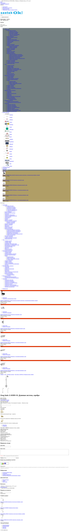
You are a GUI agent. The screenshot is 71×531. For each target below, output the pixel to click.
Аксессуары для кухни (11, 30)
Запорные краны (12, 81)
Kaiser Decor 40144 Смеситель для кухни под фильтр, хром (11, 501)
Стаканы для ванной (11, 61)
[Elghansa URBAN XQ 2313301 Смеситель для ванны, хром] (2, 518)
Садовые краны (12, 84)
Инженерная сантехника (9, 75)
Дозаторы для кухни (13, 31)
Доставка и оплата (13, 9)
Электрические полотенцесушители (14, 102)
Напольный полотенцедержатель (15, 56)
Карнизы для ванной (13, 46)
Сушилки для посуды (13, 35)
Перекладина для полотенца (14, 57)
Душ (6, 64)
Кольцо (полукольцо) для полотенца (16, 55)
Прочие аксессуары (10, 63)
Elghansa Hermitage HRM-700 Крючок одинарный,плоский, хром (15, 185)
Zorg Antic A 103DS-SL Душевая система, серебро (24, 374)
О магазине (5, 473)
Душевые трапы (10, 77)
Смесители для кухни (11, 104)
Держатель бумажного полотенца (15, 54)
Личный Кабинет (6, 525)
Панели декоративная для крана (15, 83)
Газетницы (9, 38)
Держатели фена (10, 41)
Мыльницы (9, 50)
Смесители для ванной (11, 105)
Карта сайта (5, 481)
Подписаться (2, 493)
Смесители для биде (11, 108)
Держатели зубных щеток (12, 39)
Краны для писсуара (13, 82)
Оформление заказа (6, 9)
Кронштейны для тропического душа (14, 69)
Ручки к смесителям (11, 97)
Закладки (4, 527)
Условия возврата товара (7, 472)
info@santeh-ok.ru (3, 487)
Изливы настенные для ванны (13, 78)
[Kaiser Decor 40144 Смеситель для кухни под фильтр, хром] (2, 500)
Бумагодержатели (10, 36)
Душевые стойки (10, 67)
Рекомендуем (5, 288)
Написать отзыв (25, 402)
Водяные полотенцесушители (12, 101)
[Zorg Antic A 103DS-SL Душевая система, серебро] (6, 387)
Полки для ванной (10, 52)
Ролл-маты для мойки (13, 33)
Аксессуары (7, 29)
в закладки (2, 408)
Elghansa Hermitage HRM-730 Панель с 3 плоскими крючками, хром (15, 190)
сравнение (2, 409)
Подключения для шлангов (12, 70)
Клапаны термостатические (12, 79)
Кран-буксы (9, 95)
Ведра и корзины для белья (12, 37)
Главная (1, 374)
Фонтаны (9, 89)
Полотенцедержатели (11, 53)
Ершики (8, 43)
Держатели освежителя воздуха (13, 40)
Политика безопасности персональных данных (12, 475)
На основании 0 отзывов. (16, 402)
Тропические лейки (11, 71)
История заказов (6, 526)
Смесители (7, 103)
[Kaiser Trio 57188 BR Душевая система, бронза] (2, 506)
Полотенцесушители (9, 100)
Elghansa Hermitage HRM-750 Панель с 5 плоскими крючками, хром (15, 195)
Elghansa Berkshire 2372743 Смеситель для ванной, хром (13, 180)
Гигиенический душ (11, 74)
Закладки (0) (5, 6)
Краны (8, 80)
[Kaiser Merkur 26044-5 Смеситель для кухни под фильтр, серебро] (2, 512)
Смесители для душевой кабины (13, 107)
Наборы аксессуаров (11, 51)
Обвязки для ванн (10, 85)
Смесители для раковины (12, 106)
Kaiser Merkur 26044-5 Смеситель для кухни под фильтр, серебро (12, 513)
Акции (4, 480)
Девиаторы (9, 91)
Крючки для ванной (11, 49)
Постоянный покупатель (7, 7)
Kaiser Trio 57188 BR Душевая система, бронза (9, 507)
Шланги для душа (10, 73)
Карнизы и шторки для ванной (13, 45)
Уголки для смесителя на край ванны (14, 88)
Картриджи (9, 94)
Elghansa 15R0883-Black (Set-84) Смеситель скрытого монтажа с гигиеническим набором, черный (21, 175)
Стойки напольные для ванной (13, 62)
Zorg (7, 400)
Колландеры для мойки (13, 32)
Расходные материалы (11, 98)
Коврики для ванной (11, 48)
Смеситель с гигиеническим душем (14, 110)
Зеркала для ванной (11, 44)
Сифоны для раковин (11, 87)
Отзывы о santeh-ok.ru (7, 474)
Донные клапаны (10, 76)
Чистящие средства (13, 99)
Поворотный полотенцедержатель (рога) (17, 58)
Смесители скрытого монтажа (13, 109)
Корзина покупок (6, 8)
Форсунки (9, 72)
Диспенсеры (9, 42)
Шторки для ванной (13, 47)
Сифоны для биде (10, 86)
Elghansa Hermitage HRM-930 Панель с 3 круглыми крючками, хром (15, 200)
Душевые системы (10, 65)
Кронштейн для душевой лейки (13, 68)
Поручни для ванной (11, 60)
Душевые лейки (10, 66)
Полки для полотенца (13, 59)
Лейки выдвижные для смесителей (13, 96)
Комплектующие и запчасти (10, 90)
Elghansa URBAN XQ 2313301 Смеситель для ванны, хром (11, 519)
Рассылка (4, 528)
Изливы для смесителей (11, 93)
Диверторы (9, 92)
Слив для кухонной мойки (14, 34)
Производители (6, 479)
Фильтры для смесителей (12, 111)
